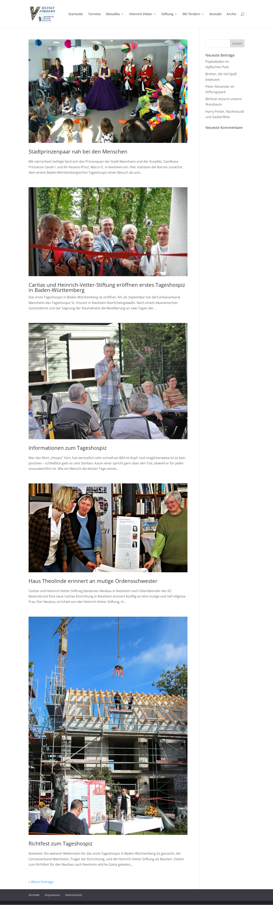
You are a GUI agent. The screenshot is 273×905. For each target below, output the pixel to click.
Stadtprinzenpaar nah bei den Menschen (78, 151)
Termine (94, 14)
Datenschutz (73, 895)
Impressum (52, 895)
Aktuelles (113, 14)
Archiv (231, 14)
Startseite (75, 14)
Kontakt (215, 14)
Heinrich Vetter (140, 14)
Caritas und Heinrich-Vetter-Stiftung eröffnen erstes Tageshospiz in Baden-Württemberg (107, 287)
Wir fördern (191, 14)
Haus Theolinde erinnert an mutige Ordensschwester (93, 580)
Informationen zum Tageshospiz (68, 447)
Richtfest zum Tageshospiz (60, 843)
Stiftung (167, 14)
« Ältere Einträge (41, 882)
